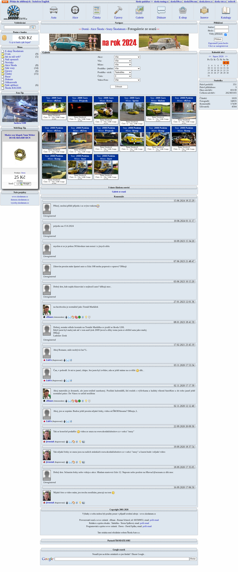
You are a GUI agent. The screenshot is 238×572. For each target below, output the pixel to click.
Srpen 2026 (218, 56)
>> (226, 56)
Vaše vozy (10, 68)
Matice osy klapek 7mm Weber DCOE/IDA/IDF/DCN (20, 136)
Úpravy (8, 71)
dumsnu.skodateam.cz (20, 200)
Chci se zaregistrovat (218, 46)
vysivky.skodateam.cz (20, 203)
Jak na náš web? (13, 56)
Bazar (8, 76)
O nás (7, 54)
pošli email (154, 520)
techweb (231, 1)
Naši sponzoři (11, 59)
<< (210, 56)
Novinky (9, 62)
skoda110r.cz (176, 1)
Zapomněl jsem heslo (218, 43)
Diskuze (9, 79)
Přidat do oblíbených (20, 1)
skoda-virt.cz (220, 1)
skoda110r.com (190, 1)
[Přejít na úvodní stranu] (14, 11)
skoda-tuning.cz (161, 1)
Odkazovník (11, 82)
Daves (23, 173)
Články (8, 74)
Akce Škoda (11, 65)
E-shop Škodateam (14, 51)
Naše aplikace (11, 85)
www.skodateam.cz (20, 196)
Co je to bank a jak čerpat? (20, 42)
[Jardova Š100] (20, 108)
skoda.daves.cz (205, 1)
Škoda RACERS (13, 88)
